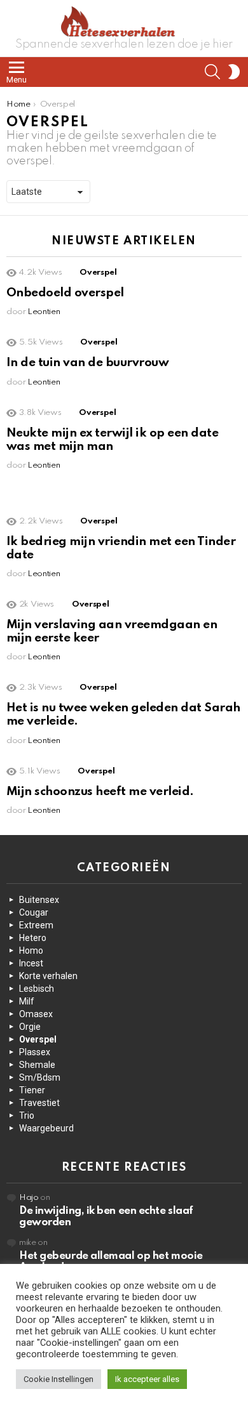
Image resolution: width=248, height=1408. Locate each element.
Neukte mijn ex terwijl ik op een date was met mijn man (112, 439)
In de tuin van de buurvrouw (87, 363)
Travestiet (39, 1103)
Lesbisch (36, 989)
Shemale (37, 1065)
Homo (31, 950)
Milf (26, 1001)
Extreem (36, 925)
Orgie (30, 1027)
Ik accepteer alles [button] (147, 1379)
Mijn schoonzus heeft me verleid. (100, 792)
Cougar (33, 912)
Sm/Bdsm (39, 1077)
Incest (31, 963)
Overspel (97, 272)
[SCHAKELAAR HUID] (234, 71)
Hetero (32, 938)
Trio (26, 1115)
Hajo (29, 1198)
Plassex (34, 1052)
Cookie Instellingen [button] (58, 1379)
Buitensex (39, 900)
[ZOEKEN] (212, 71)
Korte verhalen (48, 976)
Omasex (36, 1014)
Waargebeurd (46, 1128)
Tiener (32, 1090)
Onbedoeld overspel (65, 293)
